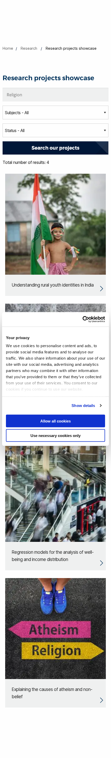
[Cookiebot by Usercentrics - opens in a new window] (82, 319)
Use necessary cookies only (55, 435)
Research (29, 48)
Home (8, 48)
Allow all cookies (55, 421)
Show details (83, 405)
